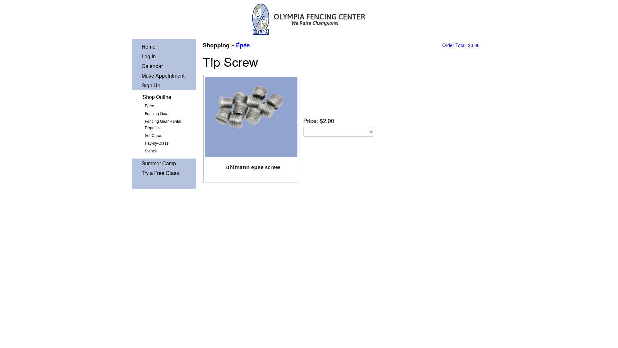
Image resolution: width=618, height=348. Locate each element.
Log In (149, 56)
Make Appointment (163, 75)
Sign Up (151, 85)
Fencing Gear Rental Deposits (163, 124)
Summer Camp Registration (159, 164)
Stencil (151, 150)
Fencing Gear (157, 113)
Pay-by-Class (156, 143)
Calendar (152, 66)
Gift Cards (153, 135)
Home (148, 46)
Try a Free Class (160, 173)
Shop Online (157, 97)
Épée (149, 105)
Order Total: (461, 45)
